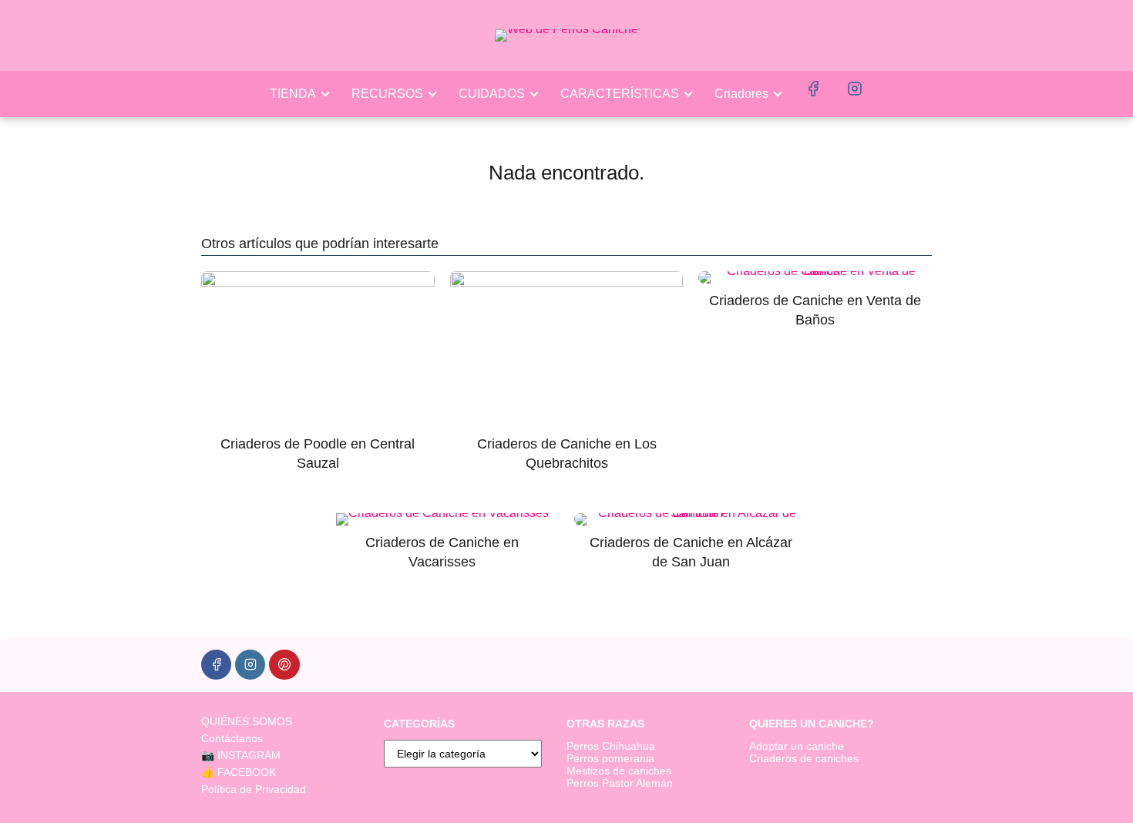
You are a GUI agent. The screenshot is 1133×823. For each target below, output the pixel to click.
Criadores (741, 93)
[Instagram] (250, 665)
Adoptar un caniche (796, 746)
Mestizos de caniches (618, 770)
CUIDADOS (492, 93)
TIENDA (293, 93)
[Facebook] (216, 665)
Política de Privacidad (253, 789)
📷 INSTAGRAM (241, 755)
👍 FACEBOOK (238, 772)
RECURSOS (387, 93)
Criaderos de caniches (804, 758)
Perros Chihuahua (610, 746)
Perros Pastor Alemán (619, 783)
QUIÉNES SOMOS (246, 721)
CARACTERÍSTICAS (619, 93)
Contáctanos (232, 738)
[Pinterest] (284, 665)
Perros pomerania (610, 758)
